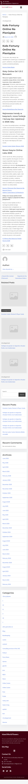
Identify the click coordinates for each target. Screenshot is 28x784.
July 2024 (5, 545)
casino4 (4, 644)
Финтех (4, 722)
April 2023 (5, 571)
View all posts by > (7, 269)
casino (4, 640)
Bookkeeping (6, 635)
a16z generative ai (7, 627)
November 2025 (7, 489)
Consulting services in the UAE (11, 648)
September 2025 (7, 497)
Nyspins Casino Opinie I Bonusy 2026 (13, 146)
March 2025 (5, 523)
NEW (4, 674)
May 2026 (5, 463)
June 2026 (5, 458)
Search (4, 391)
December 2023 (7, 562)
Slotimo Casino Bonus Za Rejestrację (13, 192)
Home (4, 14)
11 (3, 609)
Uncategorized (6, 310)
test (3, 713)
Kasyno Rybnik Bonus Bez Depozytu (12, 109)
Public (4, 696)
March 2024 (5, 554)
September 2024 (7, 536)
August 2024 (6, 541)
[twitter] (8, 41)
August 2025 (6, 502)
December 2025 (7, 484)
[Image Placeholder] (14, 296)
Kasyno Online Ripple (8, 67)
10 (3, 605)
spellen (4, 709)
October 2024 (6, 532)
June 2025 (5, 510)
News (4, 679)
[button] (21, 7)
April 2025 (5, 519)
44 (3, 618)
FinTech (4, 653)
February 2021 (6, 584)
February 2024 (6, 558)
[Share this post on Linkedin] (12, 41)
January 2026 (6, 480)
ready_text (5, 700)
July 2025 (5, 506)
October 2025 (6, 493)
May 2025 (5, 515)
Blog (3, 631)
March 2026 (5, 471)
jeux (3, 670)
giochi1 (4, 666)
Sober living (5, 705)
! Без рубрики (6, 596)
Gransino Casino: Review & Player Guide (12, 314)
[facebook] (3, 41)
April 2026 (5, 467)
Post (3, 692)
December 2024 (7, 528)
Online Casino (6, 683)
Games (4, 661)
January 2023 (6, 575)
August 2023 (6, 567)
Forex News (5, 657)
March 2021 (5, 580)
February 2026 (6, 476)
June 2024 (5, 549)
